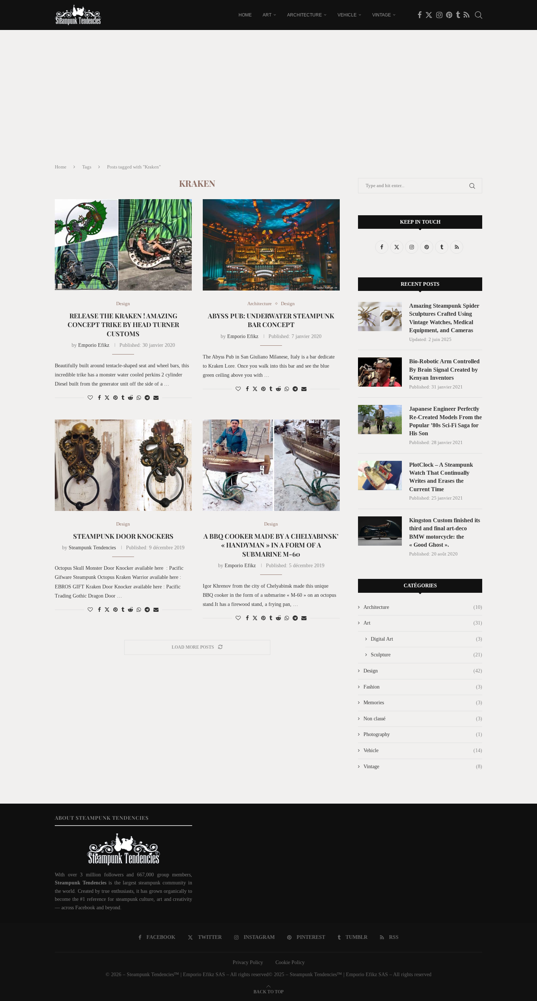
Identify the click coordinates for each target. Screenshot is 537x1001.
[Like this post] (90, 398)
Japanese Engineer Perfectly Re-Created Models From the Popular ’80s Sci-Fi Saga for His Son (445, 421)
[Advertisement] (268, 103)
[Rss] (466, 15)
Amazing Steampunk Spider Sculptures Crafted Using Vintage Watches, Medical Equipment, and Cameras (444, 318)
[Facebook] (420, 15)
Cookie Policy (290, 962)
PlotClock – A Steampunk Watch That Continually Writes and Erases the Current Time (441, 477)
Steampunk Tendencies (92, 547)
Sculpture (426, 654)
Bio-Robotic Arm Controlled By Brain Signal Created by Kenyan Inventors (444, 369)
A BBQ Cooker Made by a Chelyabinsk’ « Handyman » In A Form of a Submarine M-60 (271, 545)
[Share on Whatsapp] (139, 398)
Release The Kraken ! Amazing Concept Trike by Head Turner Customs (123, 324)
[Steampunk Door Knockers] (123, 465)
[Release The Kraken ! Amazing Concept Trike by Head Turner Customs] (123, 245)
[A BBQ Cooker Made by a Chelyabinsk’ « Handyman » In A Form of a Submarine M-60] (271, 465)
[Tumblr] (458, 15)
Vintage (381, 15)
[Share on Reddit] (130, 398)
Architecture (304, 15)
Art (267, 15)
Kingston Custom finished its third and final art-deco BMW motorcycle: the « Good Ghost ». (444, 532)
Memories (422, 702)
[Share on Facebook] (99, 398)
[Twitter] (429, 15)
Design (422, 671)
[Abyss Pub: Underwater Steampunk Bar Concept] (271, 245)
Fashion (422, 687)
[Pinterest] (449, 15)
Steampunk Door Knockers (123, 536)
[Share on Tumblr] (122, 398)
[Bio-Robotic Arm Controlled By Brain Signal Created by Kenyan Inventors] (380, 372)
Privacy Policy (248, 962)
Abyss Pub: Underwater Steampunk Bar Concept (271, 320)
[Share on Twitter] (107, 397)
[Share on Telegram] (147, 398)
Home (245, 15)
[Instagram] (439, 15)
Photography (422, 734)
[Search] (478, 15)
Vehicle (347, 15)
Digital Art (426, 639)
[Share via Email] (156, 398)
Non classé (422, 718)
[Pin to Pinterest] (115, 398)
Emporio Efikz (93, 345)
